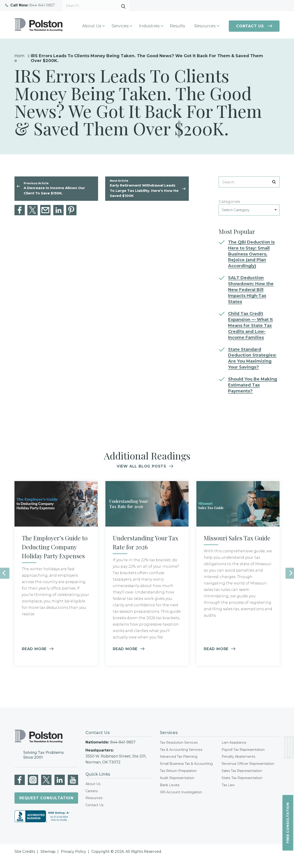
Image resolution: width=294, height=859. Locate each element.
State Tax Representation (242, 778)
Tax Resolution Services (179, 742)
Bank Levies (169, 785)
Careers (91, 791)
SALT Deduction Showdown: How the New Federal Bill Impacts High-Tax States (251, 289)
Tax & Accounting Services (181, 750)
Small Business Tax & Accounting (186, 764)
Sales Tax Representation (242, 771)
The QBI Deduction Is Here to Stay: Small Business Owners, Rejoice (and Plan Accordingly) (251, 254)
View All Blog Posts (141, 466)
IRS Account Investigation (181, 792)
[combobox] (249, 209)
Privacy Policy (73, 851)
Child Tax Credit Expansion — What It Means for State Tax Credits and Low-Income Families (250, 325)
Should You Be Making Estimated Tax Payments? (252, 385)
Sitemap (48, 851)
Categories (229, 201)
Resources (93, 798)
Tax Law (228, 785)
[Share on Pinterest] (71, 210)
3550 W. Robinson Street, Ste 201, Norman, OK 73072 (115, 759)
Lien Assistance (234, 742)
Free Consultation (288, 822)
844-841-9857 (32, 5)
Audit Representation (177, 778)
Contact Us (250, 26)
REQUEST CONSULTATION (46, 798)
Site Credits (24, 851)
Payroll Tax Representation (243, 750)
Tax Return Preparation (178, 771)
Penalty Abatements (238, 756)
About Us (92, 784)
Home (19, 58)
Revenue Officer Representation (248, 764)
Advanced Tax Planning (178, 756)
